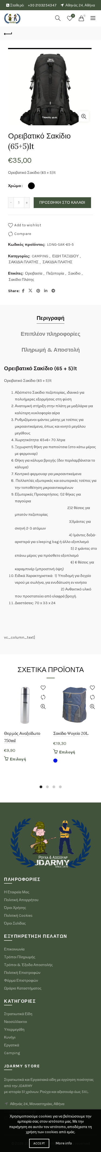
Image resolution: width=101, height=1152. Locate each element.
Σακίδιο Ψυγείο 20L (70, 733)
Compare (22, 233)
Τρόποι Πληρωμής (19, 957)
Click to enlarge (84, 116)
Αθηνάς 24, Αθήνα (80, 5)
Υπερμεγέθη (14, 1029)
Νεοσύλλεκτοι (15, 1021)
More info (63, 1143)
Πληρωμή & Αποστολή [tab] (51, 350)
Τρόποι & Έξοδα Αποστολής (28, 965)
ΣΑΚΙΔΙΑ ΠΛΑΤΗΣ (24, 262)
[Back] (8, 33)
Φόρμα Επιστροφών (21, 980)
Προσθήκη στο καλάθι (62, 202)
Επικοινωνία (14, 949)
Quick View (43, 706)
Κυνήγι (9, 1037)
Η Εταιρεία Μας (16, 892)
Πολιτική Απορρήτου (21, 900)
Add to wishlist (27, 225)
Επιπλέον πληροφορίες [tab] (50, 334)
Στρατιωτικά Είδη (18, 1014)
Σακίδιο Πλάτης (21, 279)
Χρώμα (14, 186)
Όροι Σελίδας (15, 923)
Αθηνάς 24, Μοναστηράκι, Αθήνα (37, 1104)
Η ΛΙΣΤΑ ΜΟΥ (73, 15)
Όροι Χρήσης (15, 907)
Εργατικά (11, 1045)
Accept (39, 1143)
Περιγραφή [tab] (50, 318)
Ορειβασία (33, 273)
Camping (12, 1053)
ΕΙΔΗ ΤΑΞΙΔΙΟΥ (65, 256)
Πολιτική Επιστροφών (22, 972)
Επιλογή (18, 759)
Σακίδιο (74, 273)
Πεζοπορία (55, 273)
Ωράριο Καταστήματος (22, 988)
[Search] (58, 18)
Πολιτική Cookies (18, 915)
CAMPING (40, 256)
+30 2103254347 (42, 5)
